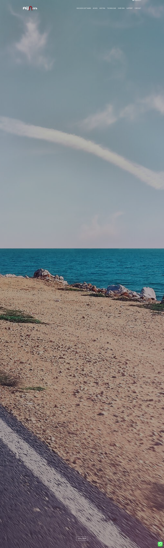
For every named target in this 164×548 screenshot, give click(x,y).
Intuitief (82, 538)
